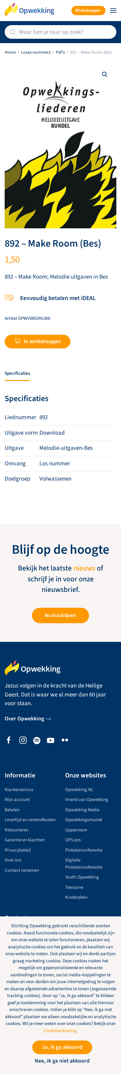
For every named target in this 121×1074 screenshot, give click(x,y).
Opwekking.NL (79, 789)
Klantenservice (19, 789)
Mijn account (17, 799)
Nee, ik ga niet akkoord (62, 1061)
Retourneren (17, 830)
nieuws (84, 568)
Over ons (13, 860)
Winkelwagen (87, 10)
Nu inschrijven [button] (60, 615)
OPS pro (73, 840)
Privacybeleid (18, 850)
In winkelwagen (42, 341)
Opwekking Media (82, 810)
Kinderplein (76, 897)
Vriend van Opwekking (86, 799)
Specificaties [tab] (17, 373)
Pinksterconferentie (83, 850)
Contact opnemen (22, 870)
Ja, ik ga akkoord (62, 1047)
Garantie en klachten (25, 840)
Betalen (12, 810)
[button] (113, 10)
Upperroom (76, 830)
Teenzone (74, 887)
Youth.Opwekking (82, 877)
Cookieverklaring (59, 1030)
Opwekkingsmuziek (83, 820)
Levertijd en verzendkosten (30, 820)
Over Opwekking (24, 719)
